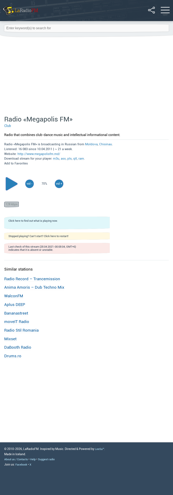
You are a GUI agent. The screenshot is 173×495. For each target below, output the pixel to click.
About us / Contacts (16, 459)
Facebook (21, 464)
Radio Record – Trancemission (32, 278)
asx (63, 158)
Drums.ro (12, 356)
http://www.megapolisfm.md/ (39, 154)
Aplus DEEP (14, 304)
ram (81, 158)
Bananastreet (16, 313)
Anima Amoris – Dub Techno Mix (34, 287)
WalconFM (13, 296)
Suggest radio (46, 459)
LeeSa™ (99, 449)
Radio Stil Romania (21, 330)
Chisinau (105, 144)
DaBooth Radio (17, 347)
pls (69, 158)
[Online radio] (20, 16)
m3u (56, 158)
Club (7, 126)
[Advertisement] (86, 76)
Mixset (10, 338)
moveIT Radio (16, 321)
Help (33, 459)
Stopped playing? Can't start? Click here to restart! (38, 236)
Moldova (91, 144)
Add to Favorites (16, 163)
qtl (75, 158)
